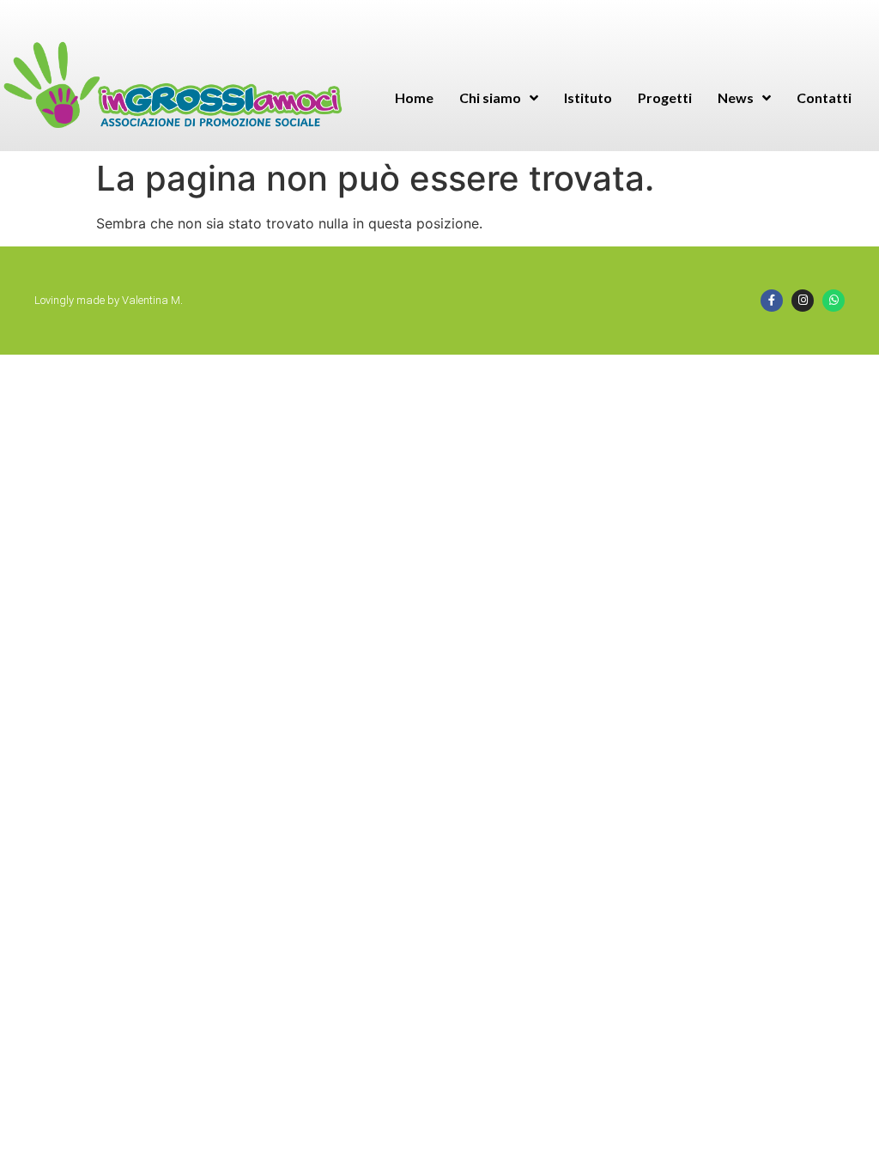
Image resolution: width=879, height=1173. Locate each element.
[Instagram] (802, 300)
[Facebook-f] (772, 300)
